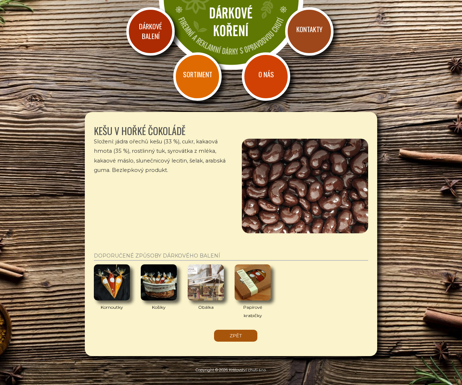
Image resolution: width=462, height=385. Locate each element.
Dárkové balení (150, 31)
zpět (236, 335)
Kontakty (309, 29)
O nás (266, 74)
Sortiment (197, 74)
